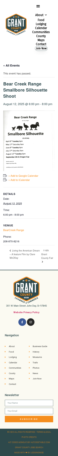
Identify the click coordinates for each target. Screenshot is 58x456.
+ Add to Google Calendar (23, 176)
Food (41, 20)
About (39, 15)
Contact (41, 44)
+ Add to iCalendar (19, 180)
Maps (41, 40)
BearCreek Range (13, 230)
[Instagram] (31, 322)
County (41, 36)
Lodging (41, 24)
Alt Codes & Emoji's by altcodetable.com (29, 442)
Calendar (41, 28)
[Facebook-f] (22, 322)
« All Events (11, 65)
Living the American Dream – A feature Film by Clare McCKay (25, 254)
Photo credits (29, 437)
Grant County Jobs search (29, 447)
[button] (38, 6)
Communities (41, 32)
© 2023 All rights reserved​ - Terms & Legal (29, 432)
